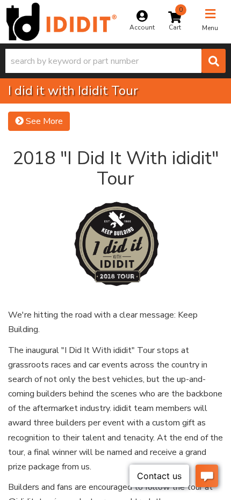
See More (43, 121)
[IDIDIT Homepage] (61, 22)
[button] (115, 61)
